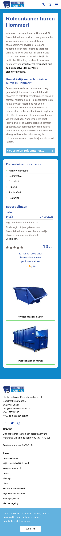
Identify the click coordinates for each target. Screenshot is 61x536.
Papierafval (15, 192)
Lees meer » (12, 238)
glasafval (18, 68)
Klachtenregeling (10, 503)
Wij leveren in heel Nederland (16, 463)
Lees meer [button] (24, 521)
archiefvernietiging (15, 71)
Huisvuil (13, 187)
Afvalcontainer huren (30, 316)
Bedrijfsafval (15, 176)
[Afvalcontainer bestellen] (30, 295)
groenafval (41, 64)
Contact (6, 473)
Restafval (14, 198)
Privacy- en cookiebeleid (14, 488)
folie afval (29, 68)
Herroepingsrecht (11, 498)
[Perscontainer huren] (30, 339)
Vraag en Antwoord (12, 468)
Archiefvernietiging (18, 170)
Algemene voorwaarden (14, 493)
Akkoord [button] (30, 529)
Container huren (10, 458)
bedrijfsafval (28, 64)
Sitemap (7, 478)
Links (5, 483)
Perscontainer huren (30, 360)
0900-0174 (27, 445)
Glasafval (14, 181)
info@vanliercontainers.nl (16, 408)
